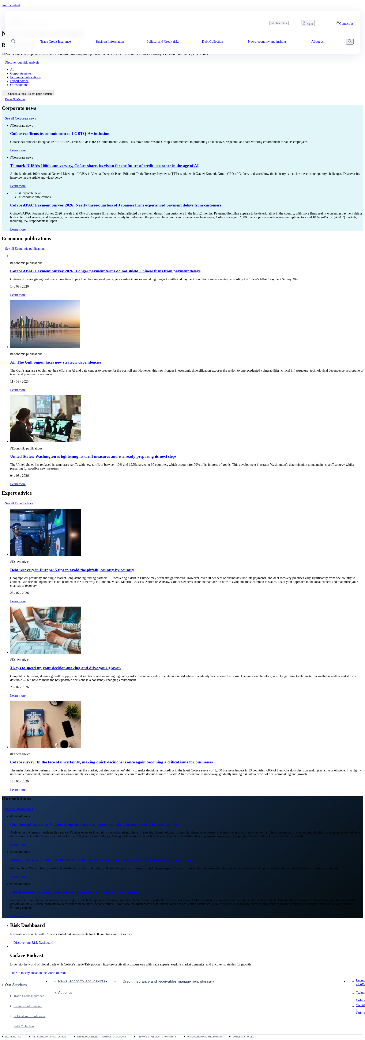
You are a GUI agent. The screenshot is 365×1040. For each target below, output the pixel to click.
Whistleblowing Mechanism (204, 1037)
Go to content (11, 5)
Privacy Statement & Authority (157, 1037)
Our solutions (19, 85)
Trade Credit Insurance (29, 996)
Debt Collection (24, 1026)
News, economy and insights (81, 981)
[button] (13, 41)
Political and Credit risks (29, 1016)
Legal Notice (13, 1037)
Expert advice (19, 81)
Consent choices (243, 1037)
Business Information (28, 1006)
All (12, 69)
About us (65, 993)
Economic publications (25, 77)
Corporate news (20, 73)
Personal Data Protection (49, 1037)
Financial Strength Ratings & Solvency (101, 1037)
